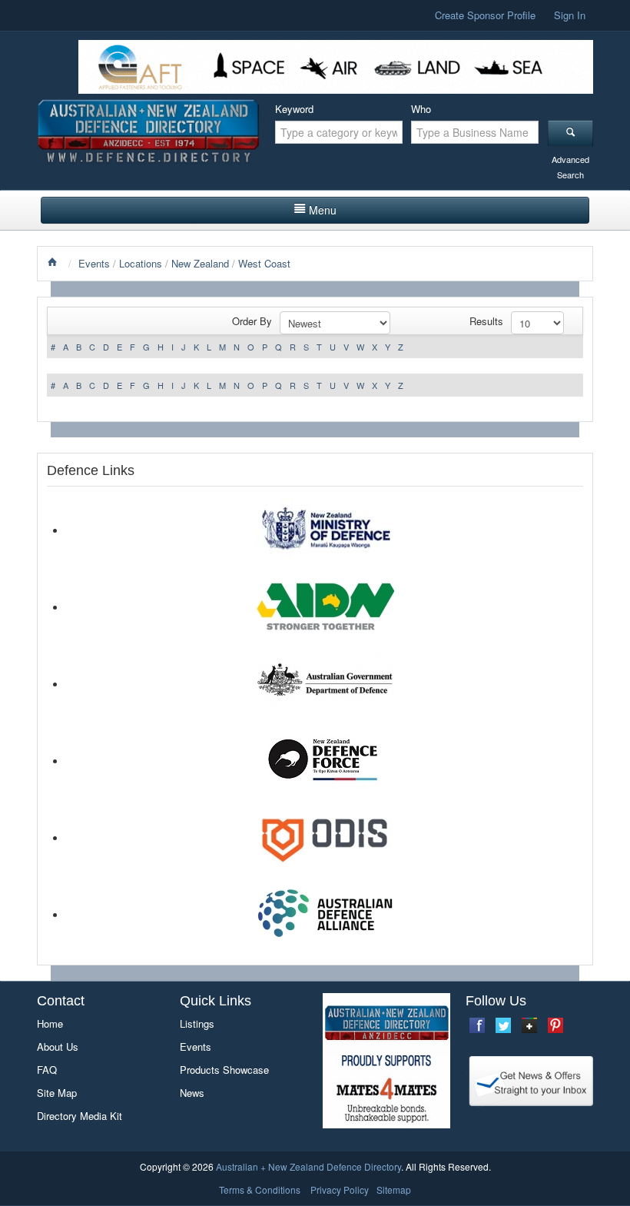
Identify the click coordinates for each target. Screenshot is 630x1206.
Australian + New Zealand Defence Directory (308, 1166)
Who (421, 108)
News (192, 1092)
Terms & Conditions (259, 1189)
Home (50, 1023)
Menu (323, 210)
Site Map (57, 1092)
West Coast (264, 263)
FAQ (47, 1069)
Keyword (294, 108)
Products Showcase (224, 1069)
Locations (140, 263)
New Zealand (200, 263)
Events (94, 263)
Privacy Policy (339, 1189)
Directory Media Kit (79, 1115)
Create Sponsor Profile (485, 15)
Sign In (569, 15)
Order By (252, 321)
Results (486, 321)
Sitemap (393, 1189)
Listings (197, 1023)
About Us (57, 1046)
